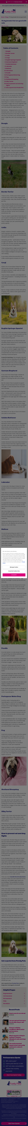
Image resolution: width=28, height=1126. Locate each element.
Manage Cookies (14, 567)
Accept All (14, 574)
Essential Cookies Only (14, 571)
